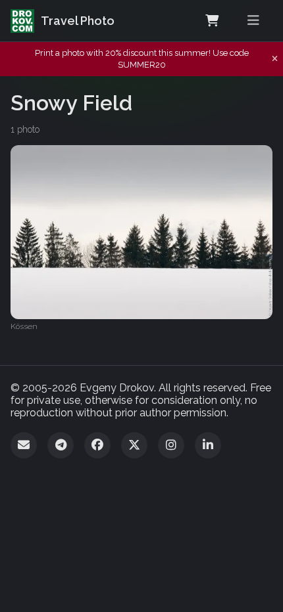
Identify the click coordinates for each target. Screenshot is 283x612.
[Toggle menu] (253, 20)
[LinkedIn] (208, 445)
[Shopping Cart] (212, 21)
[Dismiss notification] (275, 59)
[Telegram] (60, 445)
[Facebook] (97, 445)
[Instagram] (171, 445)
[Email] (24, 445)
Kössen (24, 326)
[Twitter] (134, 445)
